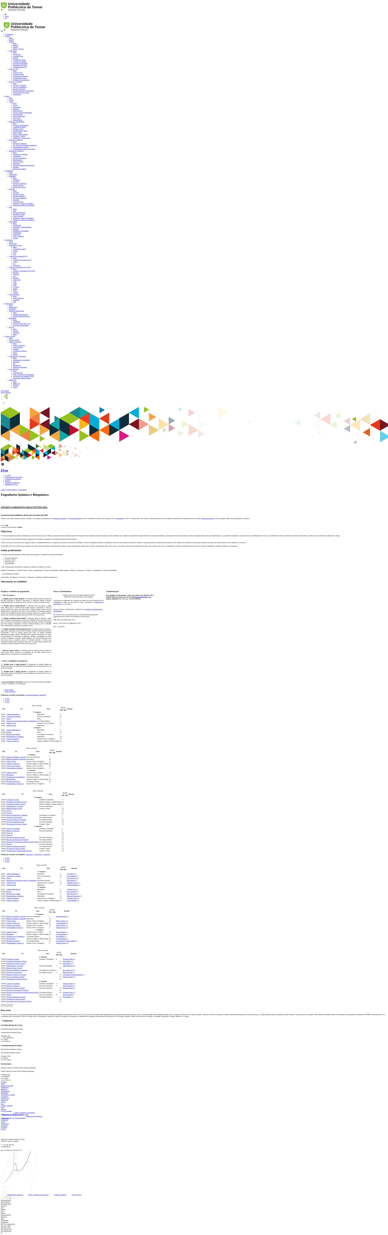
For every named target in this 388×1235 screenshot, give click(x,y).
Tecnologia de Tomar (19, 78)
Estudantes (12, 176)
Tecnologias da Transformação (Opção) (19, 851)
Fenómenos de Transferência (15, 777)
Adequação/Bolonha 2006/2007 (36, 695)
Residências (17, 365)
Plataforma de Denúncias (15, 1195)
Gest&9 (15, 293)
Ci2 (14, 263)
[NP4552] (4, 1120)
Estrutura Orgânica (60, 1195)
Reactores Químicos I (13, 781)
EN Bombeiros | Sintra (20, 131)
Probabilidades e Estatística (15, 736)
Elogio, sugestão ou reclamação (38, 1195)
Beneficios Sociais (19, 214)
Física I (8, 719)
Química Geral (11, 723)
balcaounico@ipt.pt (141, 597)
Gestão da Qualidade (13, 828)
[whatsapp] (21, 1199)
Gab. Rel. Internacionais (20, 325)
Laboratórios (17, 94)
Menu (11, 38)
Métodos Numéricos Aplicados (16, 759)
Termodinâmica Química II (15, 784)
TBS (14, 302)
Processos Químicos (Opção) (15, 837)
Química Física (11, 761)
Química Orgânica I (12, 741)
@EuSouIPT (13, 222)
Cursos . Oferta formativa (9, 490)
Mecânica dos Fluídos (13, 734)
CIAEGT (16, 274)
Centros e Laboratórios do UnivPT (20, 267)
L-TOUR (16, 287)
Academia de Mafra (19, 127)
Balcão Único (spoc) (19, 187)
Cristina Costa (71, 889)
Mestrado (16, 109)
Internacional (9, 304)
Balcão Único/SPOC (19, 169)
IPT (2, 31)
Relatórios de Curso (11, 484)
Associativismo (14, 369)
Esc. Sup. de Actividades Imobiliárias (25, 145)
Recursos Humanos (19, 89)
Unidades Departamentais (21, 80)
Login (7, 16)
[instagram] (6, 1199)
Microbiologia (10, 779)
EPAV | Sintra (17, 133)
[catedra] (4, 1127)
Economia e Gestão (12, 800)
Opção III (9, 833)
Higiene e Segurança (13, 831)
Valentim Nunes (72, 883)
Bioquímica (10, 775)
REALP (11, 327)
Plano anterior (9, 690)
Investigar (16, 200)
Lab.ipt (15, 251)
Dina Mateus (71, 880)
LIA (14, 254)
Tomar (15, 387)
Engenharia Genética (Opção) (15, 804)
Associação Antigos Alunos (22, 378)
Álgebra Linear (11, 725)
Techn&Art (16, 265)
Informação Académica (16, 151)
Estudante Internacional (16, 311)
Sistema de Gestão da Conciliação (24, 205)
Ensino (7, 96)
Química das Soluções (13, 766)
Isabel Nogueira (68, 966)
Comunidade (9, 171)
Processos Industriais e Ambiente (16, 815)
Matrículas (16, 163)
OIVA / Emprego (18, 236)
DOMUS (16, 278)
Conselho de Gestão (19, 60)
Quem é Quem (76, 1195)
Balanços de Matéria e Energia (16, 757)
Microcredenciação (19, 116)
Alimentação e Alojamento (17, 356)
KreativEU (12, 309)
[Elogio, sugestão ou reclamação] (6, 1111)
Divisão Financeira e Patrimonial (23, 91)
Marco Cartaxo (61, 921)
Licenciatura (17, 107)
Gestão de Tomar (18, 74)
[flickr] (18, 1199)
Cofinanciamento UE (19, 67)
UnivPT (7, 36)
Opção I (9, 811)
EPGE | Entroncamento (20, 134)
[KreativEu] (5, 1124)
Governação (13, 51)
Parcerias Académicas (16, 140)
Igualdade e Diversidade (20, 231)
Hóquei (15, 354)
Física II (9, 732)
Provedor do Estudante (20, 63)
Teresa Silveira (60, 925)
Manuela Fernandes (73, 896)
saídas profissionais (208, 518)
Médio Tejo (12, 380)
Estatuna (15, 349)
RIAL (15, 334)
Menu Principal (6, 392)
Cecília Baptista (72, 900)
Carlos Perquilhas (72, 885)
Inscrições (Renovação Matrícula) (23, 165)
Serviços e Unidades (15, 82)
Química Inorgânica (12, 739)
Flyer (4, 470)
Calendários (17, 156)
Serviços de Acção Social (21, 92)
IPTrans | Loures (18, 129)
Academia (16, 300)
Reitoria (15, 58)
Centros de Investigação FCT (18, 256)
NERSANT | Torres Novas (21, 138)
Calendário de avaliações (13, 479)
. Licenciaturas (22, 490)
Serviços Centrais (18, 194)
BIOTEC (16, 273)
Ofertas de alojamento (20, 367)
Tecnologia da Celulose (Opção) (16, 824)
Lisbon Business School (20, 147)
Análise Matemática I (13, 714)
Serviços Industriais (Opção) (15, 822)
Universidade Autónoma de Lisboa (24, 149)
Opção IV (9, 835)
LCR (14, 282)
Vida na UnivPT (10, 336)
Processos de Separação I (14, 817)
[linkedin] (14, 1199)
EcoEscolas (16, 234)
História (11, 42)
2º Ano (7, 700)
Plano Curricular (10, 691)
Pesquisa (6, 391)
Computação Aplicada (13, 716)
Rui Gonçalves (71, 878)
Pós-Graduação (18, 114)
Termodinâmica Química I (14, 768)
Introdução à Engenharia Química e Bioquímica (21, 721)
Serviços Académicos (20, 87)
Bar (14, 364)
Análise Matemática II (13, 730)
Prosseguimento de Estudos (13, 477)
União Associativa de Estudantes (23, 374)
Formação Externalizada (16, 122)
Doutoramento (17, 111)
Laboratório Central (15, 245)
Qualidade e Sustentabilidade (22, 227)
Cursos (11, 102)
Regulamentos (17, 160)
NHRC (15, 289)
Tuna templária (17, 347)
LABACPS (16, 280)
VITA (15, 291)
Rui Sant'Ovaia (68, 970)
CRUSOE (16, 333)
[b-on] (3, 1129)
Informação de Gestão (20, 65)
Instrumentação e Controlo (14, 806)
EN (6, 18)
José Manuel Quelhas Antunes (65, 941)
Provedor (16, 182)
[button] (1, 1233)
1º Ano (7, 698)
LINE (15, 285)
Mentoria (16, 229)
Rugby (15, 353)
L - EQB (7, 475)
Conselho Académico (20, 62)
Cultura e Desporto (15, 342)
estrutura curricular (60, 518)
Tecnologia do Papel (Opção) (15, 848)
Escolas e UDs (13, 69)
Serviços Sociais (18, 162)
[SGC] (3, 1122)
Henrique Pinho (61, 916)
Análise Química (11, 772)
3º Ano (7, 702)
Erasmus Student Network (21, 316)
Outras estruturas (14, 294)
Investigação (9, 240)
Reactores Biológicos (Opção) (16, 846)
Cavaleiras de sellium (19, 351)
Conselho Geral (18, 56)
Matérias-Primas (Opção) (14, 808)
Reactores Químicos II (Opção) (16, 820)
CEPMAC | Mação (19, 136)
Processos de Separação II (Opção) (17, 840)
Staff (10, 207)
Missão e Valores (18, 49)
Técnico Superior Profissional (22, 112)
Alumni (15, 238)
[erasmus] (4, 1126)
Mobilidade (12, 318)
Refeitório (16, 362)
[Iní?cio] (22, 11)
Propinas (15, 167)
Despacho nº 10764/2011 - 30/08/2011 (38, 854)
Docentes (12, 189)
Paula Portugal (71, 894)
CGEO (15, 262)
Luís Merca (70, 874)
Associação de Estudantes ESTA (23, 376)
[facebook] (2, 1199)
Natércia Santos (68, 983)
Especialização (17, 120)
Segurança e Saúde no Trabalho (23, 203)
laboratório (120, 518)
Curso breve (17, 118)
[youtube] (10, 1199)
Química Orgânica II (13, 764)
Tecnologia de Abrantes (20, 76)
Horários (7, 481)
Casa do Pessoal (18, 202)
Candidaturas (9, 34)
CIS (14, 276)
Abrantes (16, 385)
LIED (15, 283)
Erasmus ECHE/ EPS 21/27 (22, 324)
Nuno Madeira (71, 876)
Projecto (9, 844)
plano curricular (75, 518)
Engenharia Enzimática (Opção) (16, 802)
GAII (14, 253)
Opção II (9, 813)
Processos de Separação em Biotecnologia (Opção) (22, 842)
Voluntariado (17, 233)
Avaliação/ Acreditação (12, 482)
